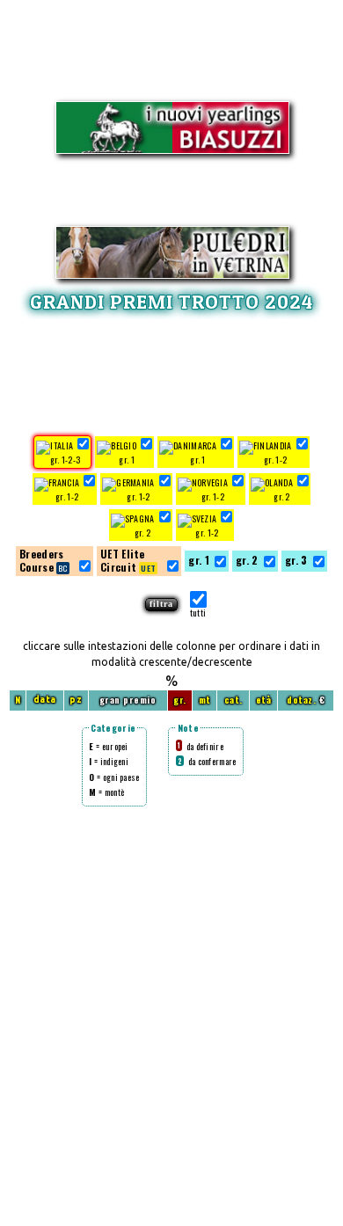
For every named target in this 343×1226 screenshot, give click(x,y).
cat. (233, 699)
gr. (179, 699)
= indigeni (108, 761)
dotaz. (301, 699)
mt (205, 699)
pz (75, 699)
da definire (200, 746)
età (264, 699)
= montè (106, 792)
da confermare (207, 761)
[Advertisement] (171, 371)
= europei (108, 746)
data (44, 699)
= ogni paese (114, 777)
